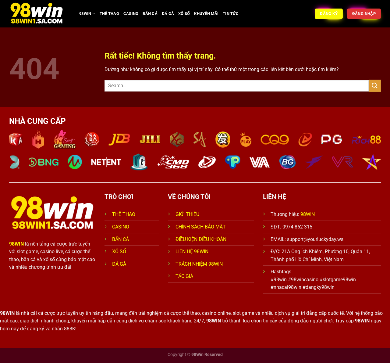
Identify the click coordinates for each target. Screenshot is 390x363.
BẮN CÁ (150, 13)
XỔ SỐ (184, 13)
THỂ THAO (109, 13)
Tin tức (231, 13)
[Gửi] (375, 86)
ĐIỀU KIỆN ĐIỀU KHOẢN (201, 239)
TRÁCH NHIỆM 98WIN (199, 264)
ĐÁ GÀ (168, 13)
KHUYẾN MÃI (206, 13)
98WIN (85, 13)
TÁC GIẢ (185, 276)
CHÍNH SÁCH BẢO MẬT (201, 227)
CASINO (131, 13)
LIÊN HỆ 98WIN (192, 251)
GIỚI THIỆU (187, 214)
